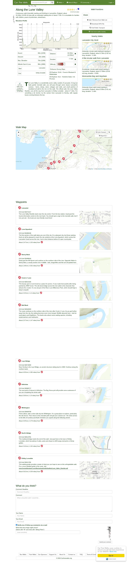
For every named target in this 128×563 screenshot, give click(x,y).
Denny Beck (25, 254)
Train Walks (32, 554)
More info (113, 551)
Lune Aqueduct (26, 229)
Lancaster (24, 208)
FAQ (81, 554)
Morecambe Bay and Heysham (94, 76)
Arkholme (24, 384)
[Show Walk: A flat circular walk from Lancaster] (97, 64)
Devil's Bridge (26, 433)
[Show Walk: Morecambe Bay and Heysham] (97, 82)
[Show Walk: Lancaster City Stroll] (97, 46)
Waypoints (103, 135)
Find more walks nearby (98, 31)
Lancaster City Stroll (90, 40)
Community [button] (86, 2)
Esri (92, 169)
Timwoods (19, 89)
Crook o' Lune (26, 278)
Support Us (52, 554)
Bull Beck (24, 305)
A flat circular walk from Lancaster (95, 58)
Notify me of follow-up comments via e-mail (32, 525)
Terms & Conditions (93, 554)
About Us (62, 554)
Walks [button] (60, 2)
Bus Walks (23, 554)
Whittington (25, 408)
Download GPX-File (97, 24)
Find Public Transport (98, 28)
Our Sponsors (42, 554)
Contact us (71, 554)
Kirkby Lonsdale (27, 458)
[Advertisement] (64, 110)
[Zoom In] (109, 132)
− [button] (18, 135)
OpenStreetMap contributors (105, 169)
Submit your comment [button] (105, 542)
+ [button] (18, 132)
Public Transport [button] (101, 132)
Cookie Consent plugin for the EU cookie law (111, 559)
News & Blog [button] (72, 2)
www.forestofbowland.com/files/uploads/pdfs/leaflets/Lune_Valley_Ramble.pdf (43, 468)
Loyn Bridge (25, 361)
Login (111, 2)
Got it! (111, 555)
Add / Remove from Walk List (97, 20)
